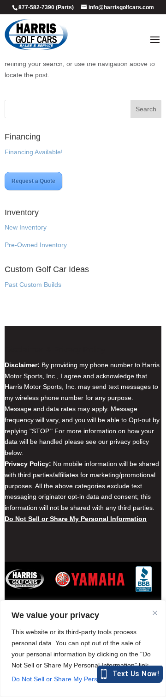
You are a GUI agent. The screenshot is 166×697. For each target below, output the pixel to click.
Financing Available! (34, 152)
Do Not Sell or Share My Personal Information (78, 679)
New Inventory (26, 227)
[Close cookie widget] (155, 613)
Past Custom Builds (33, 284)
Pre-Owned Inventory (36, 244)
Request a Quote (33, 181)
